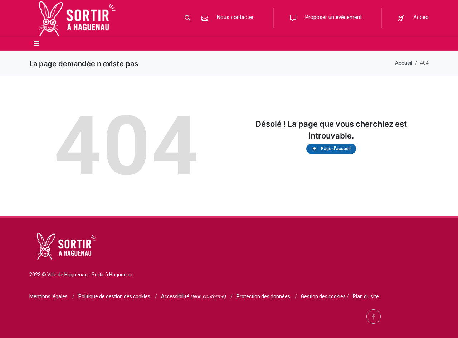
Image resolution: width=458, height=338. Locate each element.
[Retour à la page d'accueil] (75, 18)
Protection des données (263, 296)
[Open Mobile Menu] (36, 43)
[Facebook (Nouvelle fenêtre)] (373, 316)
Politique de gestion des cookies (114, 296)
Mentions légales (48, 296)
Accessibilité (193, 296)
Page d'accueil (336, 148)
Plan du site (366, 296)
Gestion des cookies (323, 296)
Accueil (403, 63)
